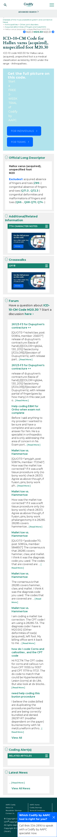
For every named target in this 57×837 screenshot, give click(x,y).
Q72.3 (34, 190)
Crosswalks (17, 260)
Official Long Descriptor (27, 158)
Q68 (27, 202)
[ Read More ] (25, 359)
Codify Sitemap (36, 808)
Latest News (18, 772)
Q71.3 (24, 190)
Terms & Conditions (37, 810)
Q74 (40, 202)
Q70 (33, 202)
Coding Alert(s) (20, 750)
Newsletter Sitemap (14, 810)
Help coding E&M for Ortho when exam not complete (26, 409)
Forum (14, 301)
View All (17, 737)
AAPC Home (35, 805)
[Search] (5, 5)
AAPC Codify (10, 805)
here (28, 314)
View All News (21, 788)
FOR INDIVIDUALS (22, 130)
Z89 (36, 183)
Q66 (19, 202)
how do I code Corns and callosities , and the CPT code (28, 652)
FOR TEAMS (18, 141)
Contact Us (10, 813)
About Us (9, 808)
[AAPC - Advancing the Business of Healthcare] (28, 5)
